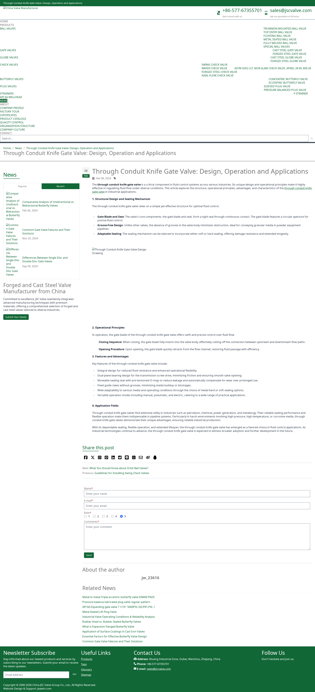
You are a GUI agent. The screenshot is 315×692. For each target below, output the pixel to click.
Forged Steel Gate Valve (289, 54)
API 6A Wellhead (11, 97)
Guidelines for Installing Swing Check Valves (121, 473)
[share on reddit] (120, 457)
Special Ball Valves (276, 46)
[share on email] (141, 457)
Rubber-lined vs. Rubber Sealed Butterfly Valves (111, 621)
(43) (199, 70)
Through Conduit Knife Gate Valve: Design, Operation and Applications (70, 148)
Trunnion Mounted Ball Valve (284, 28)
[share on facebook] (85, 457)
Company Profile (12, 108)
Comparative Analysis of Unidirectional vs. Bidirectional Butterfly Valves (48, 203)
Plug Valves (8, 86)
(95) (261, 37)
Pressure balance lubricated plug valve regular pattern (116, 602)
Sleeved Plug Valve (277, 86)
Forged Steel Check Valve (219, 72)
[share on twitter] (93, 457)
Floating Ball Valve (277, 36)
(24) (268, 59)
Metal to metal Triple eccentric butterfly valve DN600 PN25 (118, 597)
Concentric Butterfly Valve (288, 79)
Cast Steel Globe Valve (286, 57)
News (3, 101)
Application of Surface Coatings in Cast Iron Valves (113, 631)
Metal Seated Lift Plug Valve (99, 612)
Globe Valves (9, 57)
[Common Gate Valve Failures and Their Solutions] (13, 234)
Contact (6, 133)
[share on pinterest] (106, 457)
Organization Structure (17, 126)
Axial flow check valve (218, 75)
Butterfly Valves (11, 79)
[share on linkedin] (113, 457)
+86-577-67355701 (242, 10)
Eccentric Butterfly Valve (287, 82)
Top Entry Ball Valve (277, 32)
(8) (232, 68)
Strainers (7, 93)
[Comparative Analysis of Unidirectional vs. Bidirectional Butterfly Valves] (13, 206)
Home (4, 21)
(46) (270, 52)
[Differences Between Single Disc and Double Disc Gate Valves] (13, 262)
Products (7, 25)
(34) (261, 88)
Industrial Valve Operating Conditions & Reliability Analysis (118, 617)
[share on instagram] (99, 457)
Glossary (86, 669)
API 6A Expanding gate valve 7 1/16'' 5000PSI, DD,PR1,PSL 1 (118, 607)
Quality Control (12, 122)
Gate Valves (8, 50)
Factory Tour (9, 111)
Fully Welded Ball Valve (280, 43)
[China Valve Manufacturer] (27, 12)
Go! (74, 674)
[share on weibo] (148, 457)
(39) (266, 81)
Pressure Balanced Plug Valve (285, 90)
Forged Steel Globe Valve (288, 61)
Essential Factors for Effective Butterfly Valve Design (114, 636)
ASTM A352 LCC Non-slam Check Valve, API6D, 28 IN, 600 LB (272, 68)
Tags (84, 664)
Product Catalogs (13, 119)
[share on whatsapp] (134, 457)
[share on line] (127, 457)
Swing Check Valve (215, 64)
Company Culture (12, 129)
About (5, 104)
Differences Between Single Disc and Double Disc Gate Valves (45, 259)
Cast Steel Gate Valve (287, 50)
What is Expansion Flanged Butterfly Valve (108, 626)
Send (89, 555)
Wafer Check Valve (214, 68)
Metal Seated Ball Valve (279, 39)
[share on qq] (155, 457)
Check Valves (9, 64)
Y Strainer (301, 93)
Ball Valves (8, 28)
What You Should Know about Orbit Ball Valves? (118, 468)
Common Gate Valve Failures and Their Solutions (112, 641)
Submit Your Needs (16, 317)
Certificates (8, 115)
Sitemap (86, 675)
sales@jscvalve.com (291, 10)
